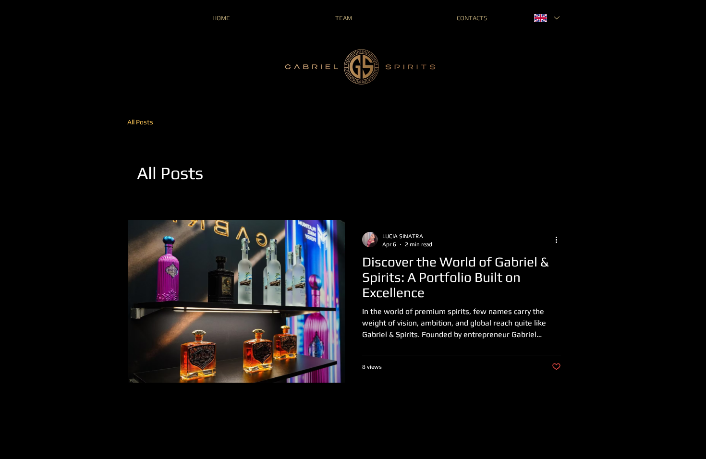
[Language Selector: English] (546, 18)
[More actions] (559, 239)
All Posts (140, 122)
